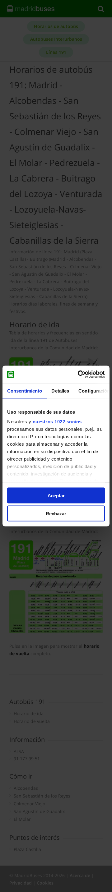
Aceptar (56, 495)
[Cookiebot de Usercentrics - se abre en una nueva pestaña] (79, 374)
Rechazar (56, 513)
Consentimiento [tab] (24, 390)
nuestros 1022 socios (57, 421)
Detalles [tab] (60, 390)
